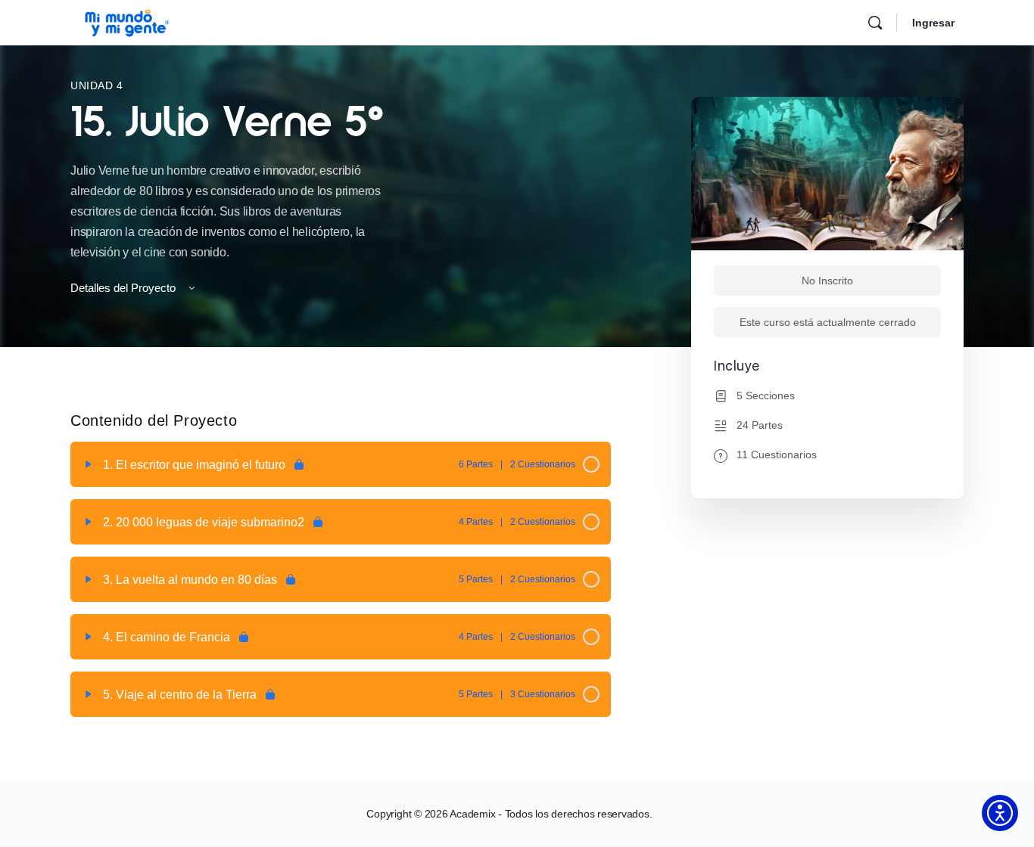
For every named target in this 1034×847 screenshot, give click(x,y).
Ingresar (933, 23)
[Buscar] (875, 23)
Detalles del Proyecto (124, 287)
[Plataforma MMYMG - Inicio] (127, 21)
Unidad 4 (96, 85)
